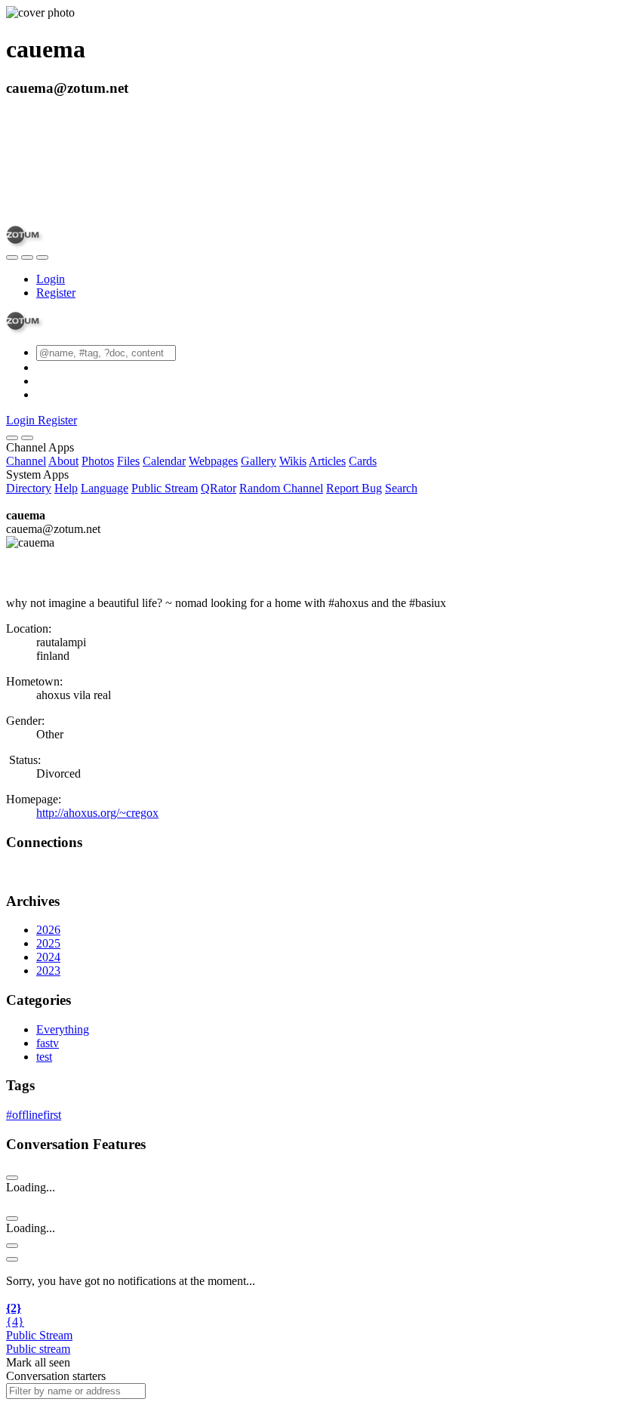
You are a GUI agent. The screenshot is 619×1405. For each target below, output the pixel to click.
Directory (28, 488)
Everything (62, 1029)
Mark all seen (38, 1362)
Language (104, 488)
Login (50, 279)
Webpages (213, 460)
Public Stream (164, 488)
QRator (218, 488)
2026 (48, 929)
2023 (48, 970)
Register (55, 292)
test (44, 1056)
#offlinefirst (33, 1114)
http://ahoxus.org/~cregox (97, 812)
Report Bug (354, 488)
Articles (327, 460)
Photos (98, 460)
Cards (363, 460)
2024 (48, 957)
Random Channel (281, 488)
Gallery (258, 460)
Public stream (38, 1348)
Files (128, 460)
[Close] (27, 438)
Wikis (292, 460)
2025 (48, 943)
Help (66, 488)
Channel (26, 460)
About (63, 460)
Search (401, 488)
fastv (47, 1043)
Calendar (164, 460)
